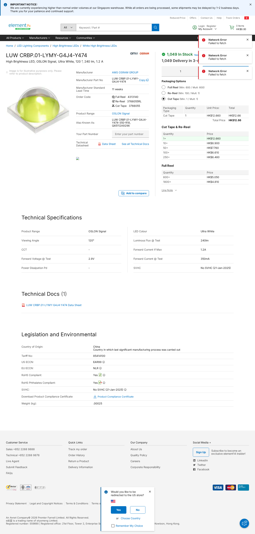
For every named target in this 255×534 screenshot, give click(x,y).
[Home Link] (20, 27)
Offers (193, 17)
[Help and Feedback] (244, 523)
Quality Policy (138, 455)
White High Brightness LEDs (100, 45)
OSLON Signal (121, 113)
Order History (76, 455)
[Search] (155, 27)
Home (9, 45)
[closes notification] (250, 4)
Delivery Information (80, 467)
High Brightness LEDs (66, 45)
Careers (135, 461)
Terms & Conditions (77, 503)
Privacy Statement (16, 503)
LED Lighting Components (33, 45)
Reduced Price (177, 17)
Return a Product (78, 461)
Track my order (77, 449)
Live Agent (12, 461)
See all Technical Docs (135, 143)
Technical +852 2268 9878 (23, 455)
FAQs (9, 473)
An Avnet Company (17, 517)
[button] (14, 38)
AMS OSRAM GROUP (125, 72)
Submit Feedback (16, 467)
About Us (136, 449)
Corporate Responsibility (145, 467)
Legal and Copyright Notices (46, 503)
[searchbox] (114, 27)
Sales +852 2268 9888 (20, 449)
